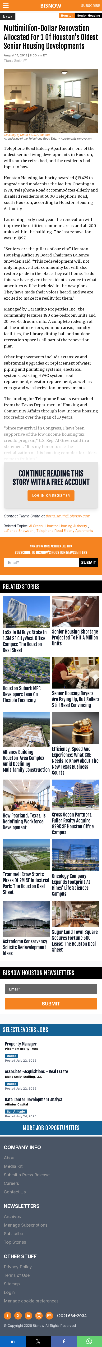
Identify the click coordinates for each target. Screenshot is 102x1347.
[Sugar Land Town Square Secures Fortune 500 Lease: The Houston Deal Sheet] (75, 929)
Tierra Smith (13, 61)
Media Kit (13, 1166)
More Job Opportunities (51, 1128)
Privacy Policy (18, 1266)
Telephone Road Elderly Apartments (64, 531)
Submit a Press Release (27, 1174)
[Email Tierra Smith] (25, 60)
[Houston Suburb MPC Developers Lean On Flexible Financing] (26, 683)
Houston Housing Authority (66, 526)
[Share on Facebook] (64, 1341)
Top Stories (15, 1242)
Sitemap (12, 1283)
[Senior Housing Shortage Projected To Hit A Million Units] (75, 625)
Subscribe (90, 6)
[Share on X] (38, 1341)
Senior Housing (88, 15)
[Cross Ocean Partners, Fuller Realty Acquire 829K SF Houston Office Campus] (75, 808)
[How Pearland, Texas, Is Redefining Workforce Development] (26, 808)
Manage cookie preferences (31, 1300)
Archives (12, 1216)
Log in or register (51, 495)
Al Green (36, 526)
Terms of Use (17, 1275)
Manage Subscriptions (25, 1225)
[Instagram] (39, 1316)
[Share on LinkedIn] (13, 1341)
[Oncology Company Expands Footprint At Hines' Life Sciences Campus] (75, 869)
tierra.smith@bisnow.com (68, 516)
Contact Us (15, 1191)
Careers (11, 1183)
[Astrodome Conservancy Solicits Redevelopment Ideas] (26, 929)
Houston (67, 15)
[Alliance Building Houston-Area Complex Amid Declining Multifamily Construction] (26, 745)
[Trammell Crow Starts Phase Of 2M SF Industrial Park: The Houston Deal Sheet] (26, 869)
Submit (88, 562)
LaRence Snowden (18, 531)
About (10, 1157)
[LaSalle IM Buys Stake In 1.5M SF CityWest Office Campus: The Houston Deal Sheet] (26, 625)
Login (9, 1292)
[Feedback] (49, 1316)
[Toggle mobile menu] (6, 5)
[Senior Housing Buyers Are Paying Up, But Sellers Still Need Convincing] (75, 683)
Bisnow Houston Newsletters (38, 973)
